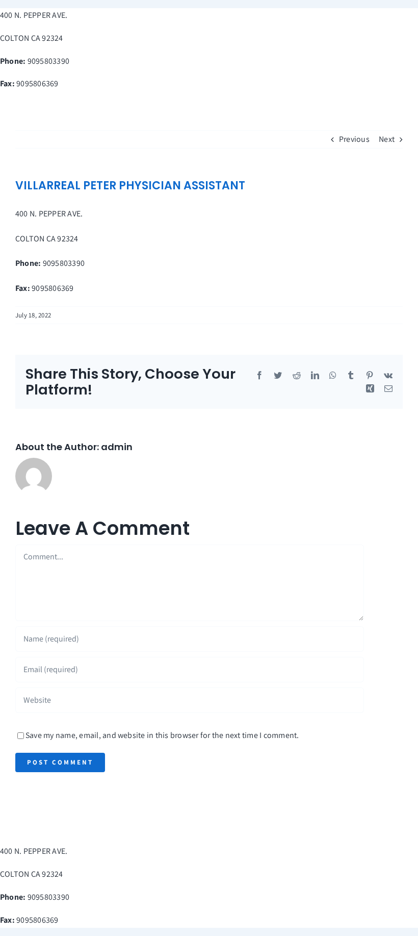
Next (387, 139)
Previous (354, 139)
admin (117, 446)
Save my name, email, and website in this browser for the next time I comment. (162, 735)
